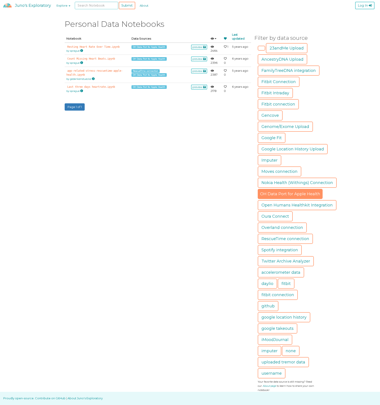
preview (197, 47)
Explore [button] (62, 5)
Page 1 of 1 (75, 107)
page (269, 385)
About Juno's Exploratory (85, 398)
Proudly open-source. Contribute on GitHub (34, 398)
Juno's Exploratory (33, 5)
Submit (127, 5)
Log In (363, 5)
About (144, 5)
